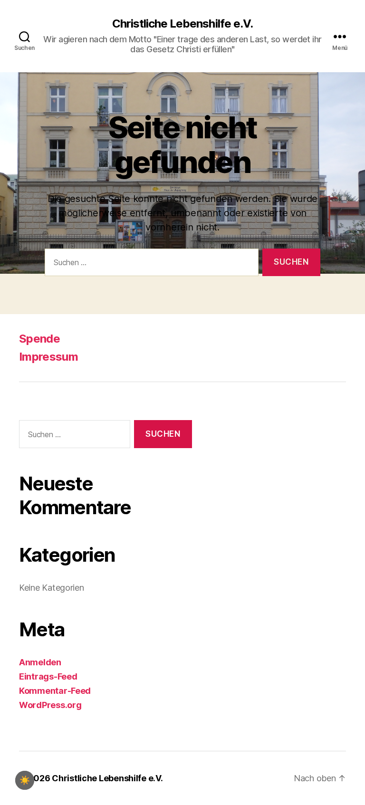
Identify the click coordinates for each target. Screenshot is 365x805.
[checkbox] (24, 780)
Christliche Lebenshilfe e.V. (182, 23)
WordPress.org (50, 705)
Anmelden (40, 662)
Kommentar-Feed (55, 691)
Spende (39, 338)
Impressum (48, 357)
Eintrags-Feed (48, 676)
